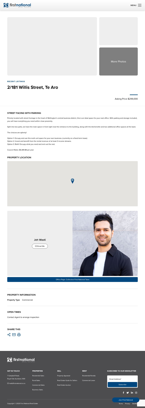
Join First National (126, 400)
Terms (121, 403)
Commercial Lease (88, 380)
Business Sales (37, 390)
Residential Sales (38, 376)
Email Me (41, 246)
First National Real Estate (29, 403)
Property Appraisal (63, 376)
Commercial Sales (38, 385)
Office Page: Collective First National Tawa (72, 279)
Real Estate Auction (64, 385)
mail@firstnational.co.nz (17, 383)
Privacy (127, 403)
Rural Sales (36, 380)
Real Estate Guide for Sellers (67, 380)
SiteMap (135, 403)
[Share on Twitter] (9, 334)
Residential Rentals (89, 376)
